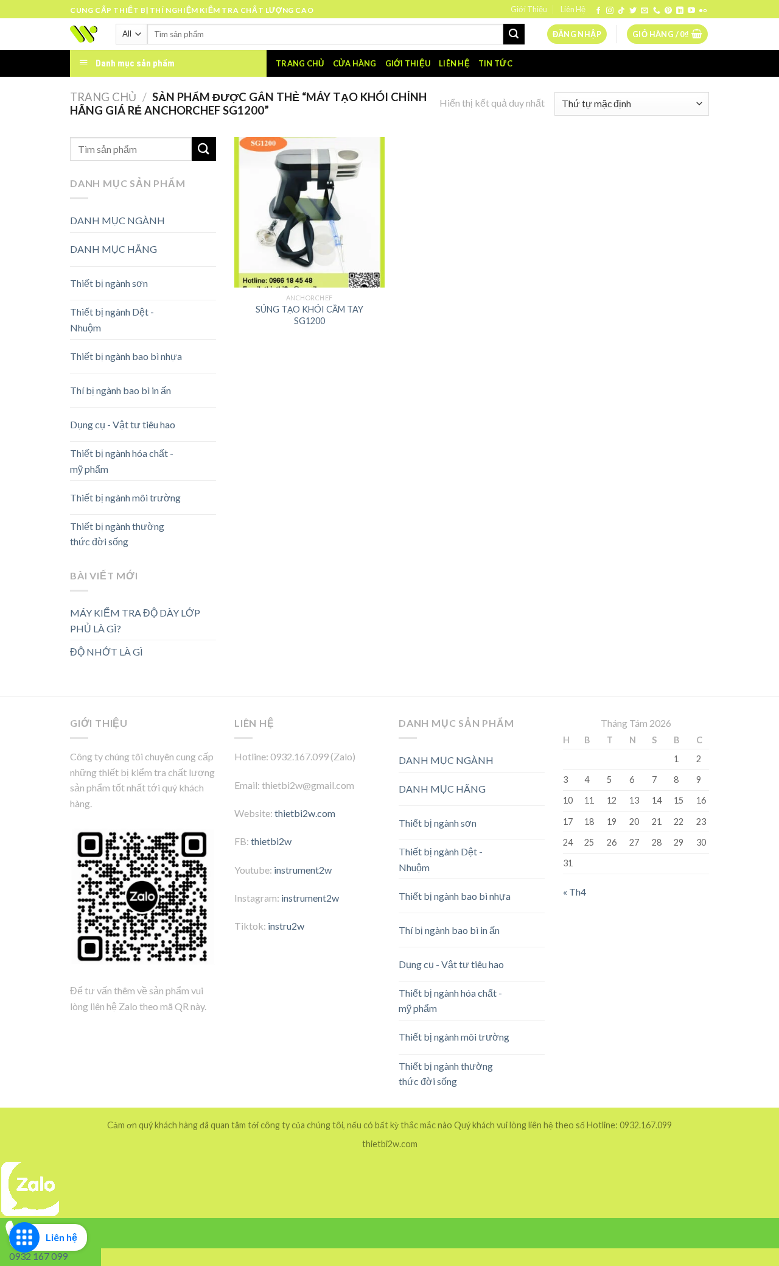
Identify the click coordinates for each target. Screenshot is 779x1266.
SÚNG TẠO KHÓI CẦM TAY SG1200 (309, 315)
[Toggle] (194, 244)
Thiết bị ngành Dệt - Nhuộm (112, 319)
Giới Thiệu (529, 9)
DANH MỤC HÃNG (113, 249)
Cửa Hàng (355, 63)
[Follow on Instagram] (609, 11)
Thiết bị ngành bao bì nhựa (126, 356)
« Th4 (574, 891)
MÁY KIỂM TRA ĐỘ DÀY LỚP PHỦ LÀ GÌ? (135, 620)
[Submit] (513, 34)
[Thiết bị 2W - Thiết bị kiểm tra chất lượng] (83, 34)
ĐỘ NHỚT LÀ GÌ (106, 651)
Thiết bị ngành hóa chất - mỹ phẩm (121, 461)
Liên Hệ (573, 9)
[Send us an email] (644, 11)
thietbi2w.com (304, 813)
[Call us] (656, 11)
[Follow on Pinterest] (668, 11)
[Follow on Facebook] (598, 11)
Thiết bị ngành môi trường (125, 497)
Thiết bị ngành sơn (109, 283)
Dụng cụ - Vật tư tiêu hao (122, 424)
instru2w (286, 926)
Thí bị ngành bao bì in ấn (120, 390)
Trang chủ (300, 63)
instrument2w (303, 869)
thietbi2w (271, 841)
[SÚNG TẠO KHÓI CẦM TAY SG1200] (309, 212)
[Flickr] (703, 11)
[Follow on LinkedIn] (679, 11)
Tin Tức (495, 63)
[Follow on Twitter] (633, 11)
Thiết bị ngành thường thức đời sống (117, 534)
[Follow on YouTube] (691, 11)
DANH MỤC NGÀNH (117, 220)
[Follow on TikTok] (621, 11)
